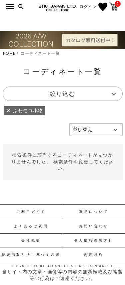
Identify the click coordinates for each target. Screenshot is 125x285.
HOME (9, 53)
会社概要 (31, 240)
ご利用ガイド (31, 211)
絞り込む (62, 94)
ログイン (88, 6)
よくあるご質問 (31, 226)
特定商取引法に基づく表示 (31, 255)
